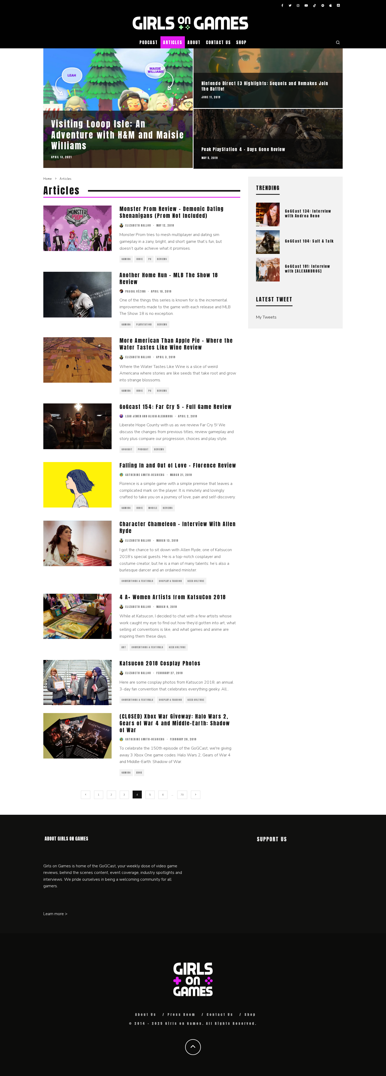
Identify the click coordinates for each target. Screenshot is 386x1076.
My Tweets (266, 317)
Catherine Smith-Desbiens (145, 475)
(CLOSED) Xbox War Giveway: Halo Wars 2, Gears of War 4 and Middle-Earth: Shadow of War (174, 723)
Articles (172, 42)
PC (150, 259)
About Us (146, 1014)
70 (182, 795)
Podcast (148, 42)
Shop (241, 42)
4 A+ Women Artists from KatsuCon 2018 (172, 597)
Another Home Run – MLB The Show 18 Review (168, 278)
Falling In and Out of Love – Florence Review (177, 465)
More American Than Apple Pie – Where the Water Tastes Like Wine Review (176, 343)
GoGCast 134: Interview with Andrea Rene (308, 213)
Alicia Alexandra (160, 416)
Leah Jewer (133, 416)
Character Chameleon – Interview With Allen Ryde (177, 527)
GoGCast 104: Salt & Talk (309, 241)
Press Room (182, 1014)
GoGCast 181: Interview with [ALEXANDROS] (307, 269)
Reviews (162, 259)
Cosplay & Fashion (170, 581)
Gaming (126, 259)
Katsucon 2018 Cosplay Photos (160, 663)
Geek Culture (195, 581)
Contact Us (218, 42)
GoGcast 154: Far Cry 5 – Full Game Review (175, 407)
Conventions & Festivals (137, 581)
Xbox (139, 772)
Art (124, 647)
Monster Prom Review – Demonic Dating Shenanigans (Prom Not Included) (171, 212)
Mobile (152, 508)
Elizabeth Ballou (138, 225)
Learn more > (55, 914)
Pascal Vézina (135, 291)
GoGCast (127, 449)
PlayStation (144, 324)
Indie (139, 259)
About (194, 42)
